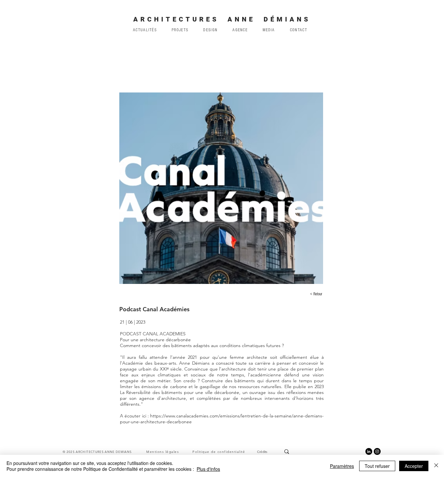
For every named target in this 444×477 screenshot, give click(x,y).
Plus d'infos (208, 469)
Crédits (262, 452)
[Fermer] (436, 466)
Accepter (414, 466)
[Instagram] (377, 451)
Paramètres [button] (342, 466)
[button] (240, 30)
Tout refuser (377, 466)
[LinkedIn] (368, 451)
